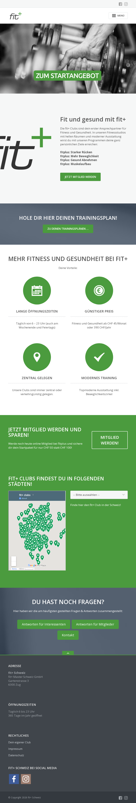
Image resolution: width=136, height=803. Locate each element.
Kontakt (68, 635)
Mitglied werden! (110, 440)
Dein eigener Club (19, 742)
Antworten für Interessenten (44, 624)
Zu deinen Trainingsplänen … (68, 229)
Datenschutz (16, 755)
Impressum (15, 749)
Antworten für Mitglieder (95, 624)
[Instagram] (126, 4)
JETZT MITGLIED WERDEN (80, 177)
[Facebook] (120, 4)
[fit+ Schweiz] (16, 15)
